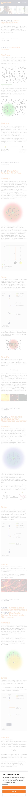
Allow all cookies (14, 787)
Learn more (5, 784)
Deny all (14, 791)
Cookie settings (14, 795)
